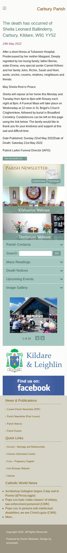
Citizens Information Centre (21, 454)
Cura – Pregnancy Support (20, 461)
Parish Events (14, 431)
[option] (33, 315)
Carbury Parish (51, 8)
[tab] (33, 244)
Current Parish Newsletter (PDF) (23, 409)
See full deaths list (13, 158)
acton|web (12, 542)
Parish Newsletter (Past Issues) (23, 416)
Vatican (11, 476)
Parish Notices (14, 424)
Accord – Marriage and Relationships (26, 447)
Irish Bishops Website (18, 468)
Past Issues (53, 181)
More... (9, 516)
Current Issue (39, 181)
